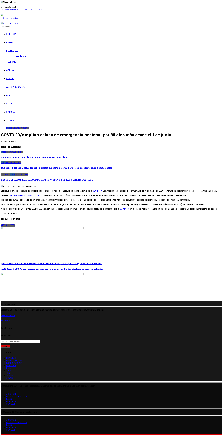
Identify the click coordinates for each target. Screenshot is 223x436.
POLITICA (11, 34)
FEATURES (11, 401)
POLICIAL (11, 112)
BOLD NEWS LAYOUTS (16, 396)
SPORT (9, 370)
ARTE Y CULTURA (15, 87)
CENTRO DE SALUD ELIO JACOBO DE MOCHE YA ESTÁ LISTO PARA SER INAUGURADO (47, 179)
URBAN (9, 378)
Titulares (25, 128)
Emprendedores (19, 56)
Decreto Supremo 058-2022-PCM (24, 195)
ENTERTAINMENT (14, 360)
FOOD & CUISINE (14, 363)
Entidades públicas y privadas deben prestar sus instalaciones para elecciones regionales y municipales (56, 167)
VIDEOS (10, 120)
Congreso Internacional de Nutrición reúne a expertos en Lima (34, 157)
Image (8, 128)
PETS (8, 368)
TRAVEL (9, 375)
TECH (8, 373)
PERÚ (9, 103)
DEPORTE (11, 42)
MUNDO (10, 95)
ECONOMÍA (12, 50)
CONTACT (10, 404)
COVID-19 (97, 191)
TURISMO (11, 61)
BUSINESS (11, 358)
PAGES (9, 399)
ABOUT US (11, 394)
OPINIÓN (10, 70)
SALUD (10, 78)
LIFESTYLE (11, 365)
